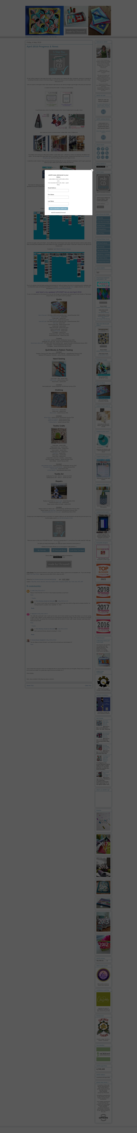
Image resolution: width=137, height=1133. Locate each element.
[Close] (92, 170)
